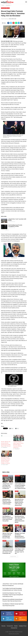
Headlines (4, 8)
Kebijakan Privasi (22, 625)
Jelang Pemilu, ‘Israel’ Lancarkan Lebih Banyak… (17, 219)
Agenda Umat (6, 508)
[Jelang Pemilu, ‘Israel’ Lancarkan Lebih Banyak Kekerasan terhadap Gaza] (4, 220)
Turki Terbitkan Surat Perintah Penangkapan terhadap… (15, 225)
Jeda (8, 8)
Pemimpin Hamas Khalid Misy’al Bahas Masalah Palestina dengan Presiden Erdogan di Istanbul (5, 460)
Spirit (16, 491)
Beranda (3, 625)
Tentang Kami (10, 625)
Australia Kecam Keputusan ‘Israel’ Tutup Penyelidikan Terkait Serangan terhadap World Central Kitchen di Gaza (13, 594)
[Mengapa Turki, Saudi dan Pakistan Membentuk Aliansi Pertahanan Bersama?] (20, 528)
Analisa (17, 525)
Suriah (4, 540)
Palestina (17, 475)
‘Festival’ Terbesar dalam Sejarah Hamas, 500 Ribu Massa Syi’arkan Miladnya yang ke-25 (18, 444)
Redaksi (16, 625)
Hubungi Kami (14, 627)
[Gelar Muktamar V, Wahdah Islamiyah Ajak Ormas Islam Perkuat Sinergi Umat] (8, 511)
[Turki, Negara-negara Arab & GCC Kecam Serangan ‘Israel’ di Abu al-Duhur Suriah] (20, 543)
